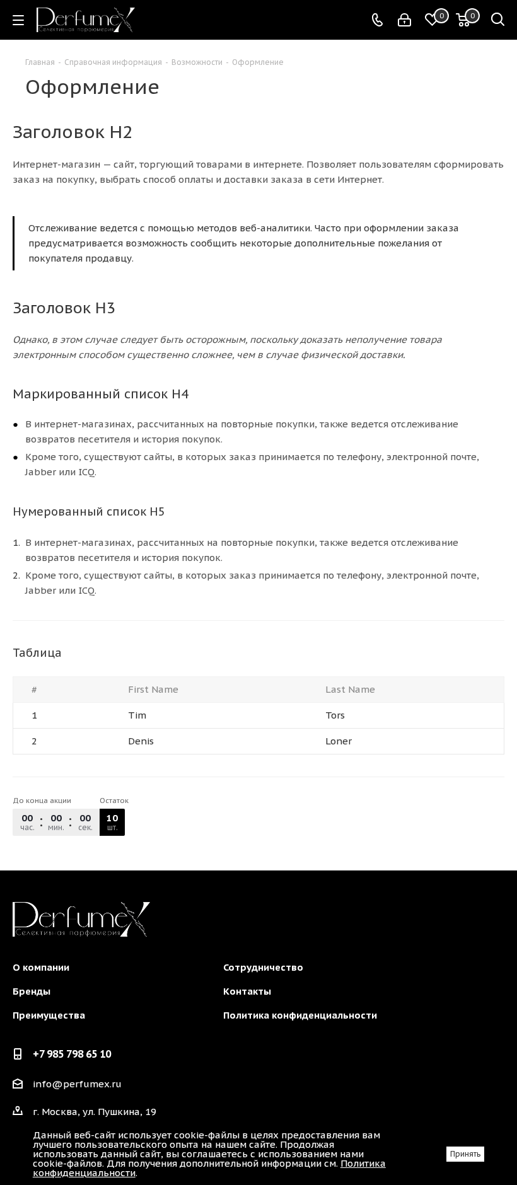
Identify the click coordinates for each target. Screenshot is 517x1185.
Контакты (247, 991)
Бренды (31, 991)
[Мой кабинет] (404, 20)
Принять (465, 1154)
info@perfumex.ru (77, 1084)
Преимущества (49, 1015)
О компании (41, 967)
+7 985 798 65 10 (72, 1054)
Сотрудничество (263, 967)
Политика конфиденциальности (300, 1015)
